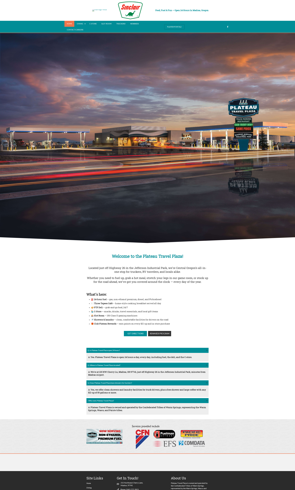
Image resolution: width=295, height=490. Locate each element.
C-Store (93, 24)
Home (69, 24)
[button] (174, 26)
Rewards (134, 24)
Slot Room (106, 24)
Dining (80, 24)
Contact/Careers (75, 30)
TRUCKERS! (121, 24)
